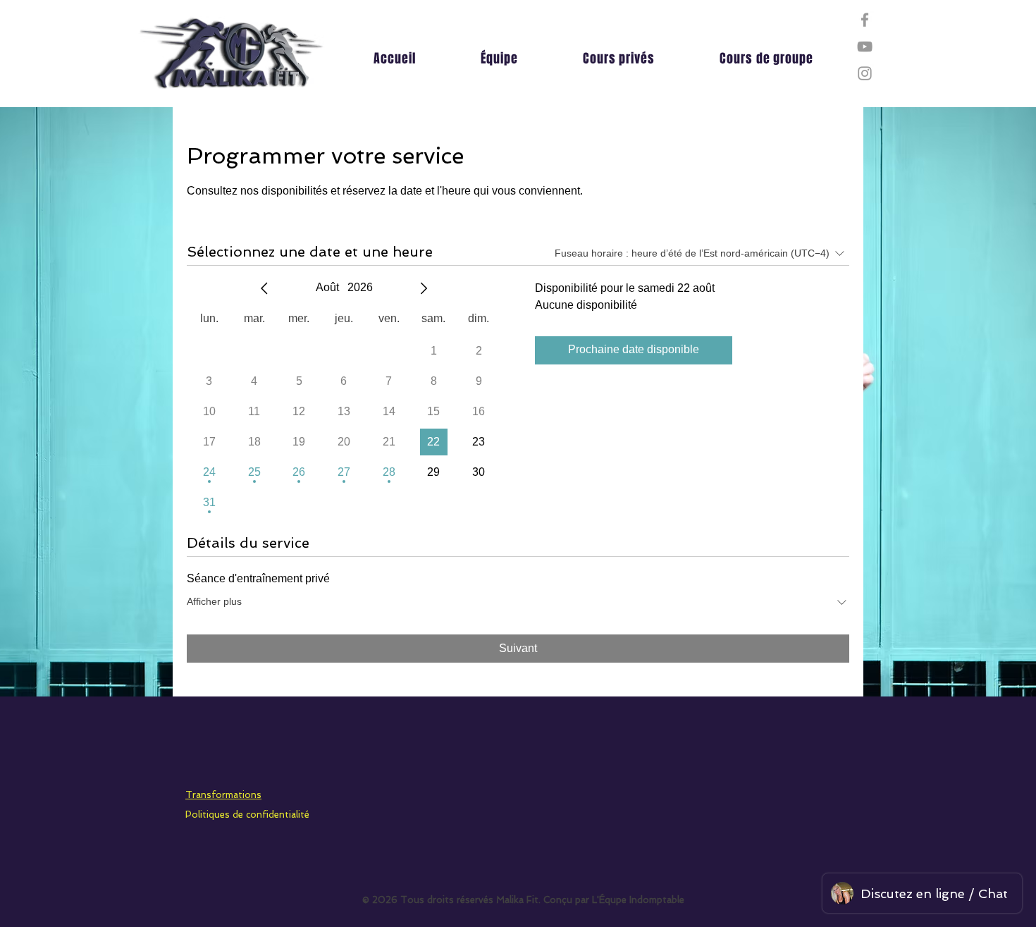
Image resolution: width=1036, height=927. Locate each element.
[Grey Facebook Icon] (865, 20)
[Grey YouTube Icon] (865, 46)
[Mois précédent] (264, 288)
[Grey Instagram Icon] (865, 73)
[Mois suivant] (423, 288)
